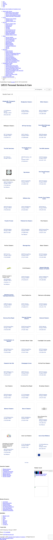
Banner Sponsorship (7, 503)
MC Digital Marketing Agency (6, 538)
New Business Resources (8, 506)
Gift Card (5, 523)
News (4, 517)
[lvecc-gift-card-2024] (41, 496)
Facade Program (6, 504)
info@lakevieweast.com (8, 534)
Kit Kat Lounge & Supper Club (6, 276)
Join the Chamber (6, 476)
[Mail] (41, 472)
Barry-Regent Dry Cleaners (42, 417)
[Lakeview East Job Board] (40, 474)
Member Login (6, 515)
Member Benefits (6, 474)
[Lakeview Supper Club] (40, 475)
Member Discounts (7, 475)
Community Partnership (8, 471)
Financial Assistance (7, 505)
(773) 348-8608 (6, 532)
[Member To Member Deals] (39, 455)
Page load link (3, 539)
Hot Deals (26, 462)
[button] (1, 94)
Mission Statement (7, 469)
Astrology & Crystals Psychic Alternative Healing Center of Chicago (7, 445)
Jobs (4, 519)
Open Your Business (7, 508)
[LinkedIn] (38, 472)
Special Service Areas (7, 472)
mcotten (13, 82)
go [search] (49, 89)
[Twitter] (36, 472)
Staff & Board (6, 470)
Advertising (5, 501)
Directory (5, 522)
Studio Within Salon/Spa (8, 180)
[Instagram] (39, 472)
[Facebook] (35, 472)
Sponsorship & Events (7, 509)
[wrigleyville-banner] (41, 485)
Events (4, 518)
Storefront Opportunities (8, 510)
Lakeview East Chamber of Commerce (16, 536)
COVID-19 (5, 524)
